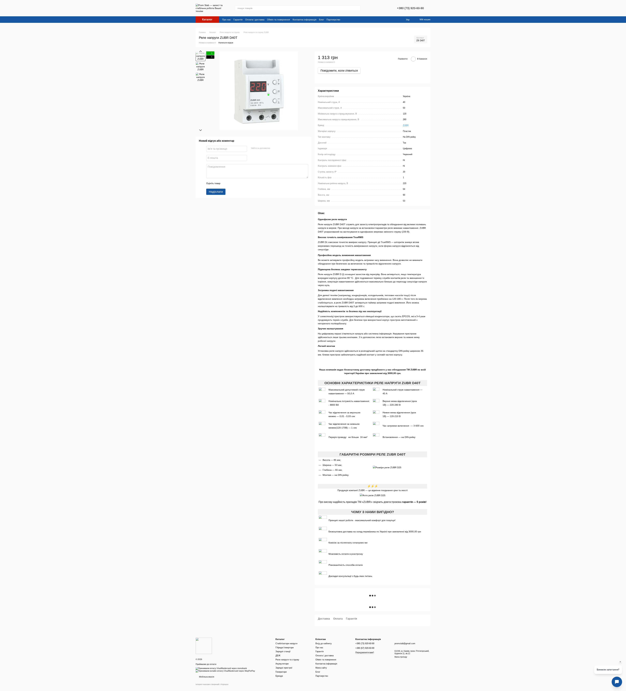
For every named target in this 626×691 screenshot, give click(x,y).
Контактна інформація (304, 19)
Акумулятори (282, 663)
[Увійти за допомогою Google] (279, 148)
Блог (321, 19)
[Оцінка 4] (241, 183)
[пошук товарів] (357, 8)
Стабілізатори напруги (286, 643)
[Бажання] (386, 8)
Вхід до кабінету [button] (323, 643)
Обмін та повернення (278, 19)
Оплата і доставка (254, 19)
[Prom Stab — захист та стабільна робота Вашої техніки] (204, 646)
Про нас (226, 19)
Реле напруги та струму (287, 659)
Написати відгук (225, 43)
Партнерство (333, 19)
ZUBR (406, 125)
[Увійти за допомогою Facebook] (274, 148)
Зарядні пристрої (284, 668)
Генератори (281, 672)
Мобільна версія (206, 677)
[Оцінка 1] (225, 183)
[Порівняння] (378, 8)
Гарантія (238, 19)
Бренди (279, 676)
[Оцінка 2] (231, 183)
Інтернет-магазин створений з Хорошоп (212, 684)
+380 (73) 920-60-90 (410, 8)
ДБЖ (278, 655)
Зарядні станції (283, 651)
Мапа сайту (321, 668)
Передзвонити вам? (364, 652)
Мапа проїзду (401, 657)
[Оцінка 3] (236, 183)
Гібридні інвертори (285, 647)
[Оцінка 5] (246, 183)
